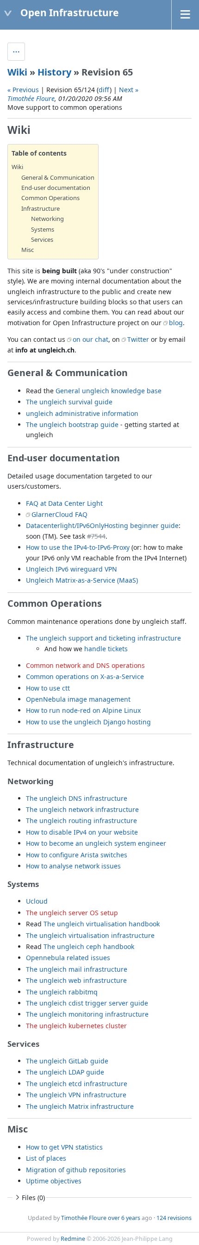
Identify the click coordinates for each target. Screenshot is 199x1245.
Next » (128, 89)
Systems (42, 229)
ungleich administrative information (82, 413)
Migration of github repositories (76, 1169)
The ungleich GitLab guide (67, 1060)
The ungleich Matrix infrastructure (80, 1106)
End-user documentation (55, 187)
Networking (47, 218)
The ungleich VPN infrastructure (76, 1094)
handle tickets (106, 648)
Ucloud (37, 901)
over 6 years (124, 1218)
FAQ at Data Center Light (64, 503)
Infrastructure (40, 208)
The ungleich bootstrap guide (72, 424)
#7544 (96, 536)
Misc (27, 249)
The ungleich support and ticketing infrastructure (103, 638)
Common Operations (50, 198)
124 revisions (174, 1218)
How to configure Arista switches (76, 854)
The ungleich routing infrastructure (81, 820)
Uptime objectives (53, 1180)
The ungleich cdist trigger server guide (87, 1003)
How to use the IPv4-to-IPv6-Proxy (78, 547)
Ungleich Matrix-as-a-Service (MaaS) (82, 580)
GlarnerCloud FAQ (59, 514)
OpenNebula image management (78, 699)
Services (42, 239)
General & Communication (57, 177)
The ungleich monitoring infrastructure (87, 1014)
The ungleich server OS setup (72, 912)
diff (104, 89)
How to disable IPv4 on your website (82, 832)
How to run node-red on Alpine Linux (83, 710)
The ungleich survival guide (69, 401)
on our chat (90, 339)
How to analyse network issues (73, 865)
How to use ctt (48, 688)
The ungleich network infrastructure (82, 809)
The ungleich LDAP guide (65, 1072)
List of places (46, 1158)
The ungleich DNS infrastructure (76, 798)
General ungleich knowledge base (109, 390)
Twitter (138, 339)
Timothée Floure (31, 98)
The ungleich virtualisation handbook (102, 923)
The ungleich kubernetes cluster (76, 1025)
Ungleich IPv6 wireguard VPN (71, 569)
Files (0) (33, 1197)
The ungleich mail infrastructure (76, 969)
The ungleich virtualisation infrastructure (90, 935)
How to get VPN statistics (64, 1147)
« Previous (23, 89)
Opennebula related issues (68, 957)
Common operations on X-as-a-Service (85, 676)
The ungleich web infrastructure (76, 980)
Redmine (73, 1239)
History (54, 72)
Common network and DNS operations (85, 665)
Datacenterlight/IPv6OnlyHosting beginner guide (102, 525)
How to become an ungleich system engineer (96, 843)
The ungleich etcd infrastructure (76, 1083)
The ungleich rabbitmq (62, 991)
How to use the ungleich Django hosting (88, 721)
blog (176, 322)
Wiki (17, 72)
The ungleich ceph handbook (89, 946)
